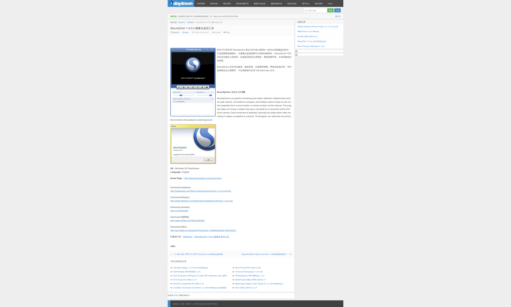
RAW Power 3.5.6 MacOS (308, 31)
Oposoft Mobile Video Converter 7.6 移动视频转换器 (263, 254)
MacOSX (227, 3)
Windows (214, 3)
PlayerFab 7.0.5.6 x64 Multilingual (311, 41)
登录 (339, 16)
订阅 (337, 10)
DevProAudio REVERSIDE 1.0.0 (187, 271)
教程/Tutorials (259, 3)
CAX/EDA (201, 3)
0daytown (181, 3)
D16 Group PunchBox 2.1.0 (185, 279)
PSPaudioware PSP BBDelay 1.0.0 (249, 275)
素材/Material (276, 3)
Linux (330, 3)
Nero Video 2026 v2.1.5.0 (246, 287)
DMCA (208, 304)
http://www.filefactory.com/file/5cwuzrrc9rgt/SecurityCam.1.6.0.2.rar (201, 200)
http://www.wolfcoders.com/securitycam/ (203, 178)
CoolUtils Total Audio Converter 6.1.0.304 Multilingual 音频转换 (200, 287)
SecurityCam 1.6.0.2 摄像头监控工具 (192, 28)
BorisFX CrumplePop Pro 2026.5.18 (189, 283)
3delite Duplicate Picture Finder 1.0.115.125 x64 (317, 26)
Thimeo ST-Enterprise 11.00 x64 (249, 271)
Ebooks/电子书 (242, 3)
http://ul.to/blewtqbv (179, 210)
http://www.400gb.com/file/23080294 (187, 220)
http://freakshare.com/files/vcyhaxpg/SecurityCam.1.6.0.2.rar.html (200, 190)
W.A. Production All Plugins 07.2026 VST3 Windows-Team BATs (200, 275)
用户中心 (306, 3)
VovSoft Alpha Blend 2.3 (307, 36)
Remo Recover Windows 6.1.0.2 (311, 46)
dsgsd (186, 32)
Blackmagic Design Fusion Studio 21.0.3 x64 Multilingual (259, 283)
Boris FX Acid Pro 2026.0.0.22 (248, 267)
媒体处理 (191, 22)
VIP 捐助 (214, 304)
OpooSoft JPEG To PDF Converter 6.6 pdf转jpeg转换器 (199, 254)
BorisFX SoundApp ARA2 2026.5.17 (250, 279)
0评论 (228, 32)
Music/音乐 (292, 3)
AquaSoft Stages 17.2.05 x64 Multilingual (191, 267)
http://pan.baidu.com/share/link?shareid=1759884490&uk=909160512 (203, 230)
